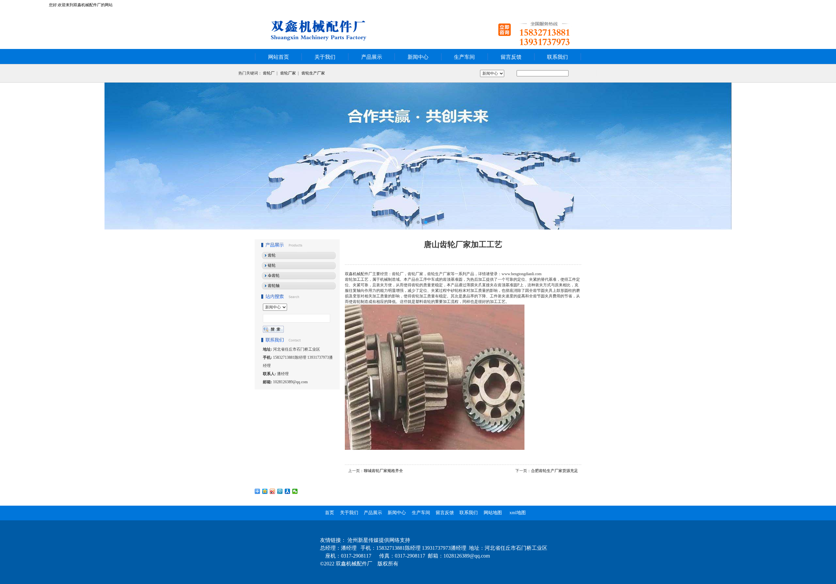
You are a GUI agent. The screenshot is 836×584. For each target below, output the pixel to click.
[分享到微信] (295, 491)
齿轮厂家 (288, 73)
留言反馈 (511, 57)
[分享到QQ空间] (265, 491)
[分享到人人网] (287, 491)
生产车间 (464, 57)
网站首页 (278, 57)
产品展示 (371, 57)
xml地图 (517, 512)
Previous (11, 156)
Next (824, 156)
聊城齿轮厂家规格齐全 (383, 470)
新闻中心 (418, 57)
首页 (329, 512)
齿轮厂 (269, 73)
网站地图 (493, 512)
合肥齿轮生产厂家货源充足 (554, 470)
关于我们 (324, 57)
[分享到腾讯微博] (280, 491)
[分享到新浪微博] (272, 491)
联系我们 (557, 57)
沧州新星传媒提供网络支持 (378, 540)
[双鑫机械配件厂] (418, 156)
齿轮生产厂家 (313, 73)
